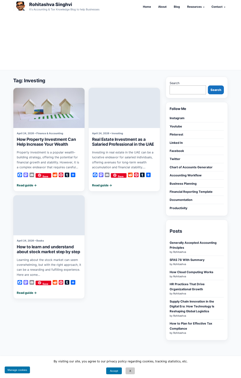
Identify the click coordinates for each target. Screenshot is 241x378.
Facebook (177, 151)
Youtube (176, 126)
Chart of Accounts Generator (191, 167)
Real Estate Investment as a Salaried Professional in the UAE (123, 142)
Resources (194, 6)
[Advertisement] (120, 41)
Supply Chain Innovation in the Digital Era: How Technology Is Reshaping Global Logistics (192, 306)
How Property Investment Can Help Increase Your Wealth (46, 142)
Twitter (175, 159)
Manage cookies (17, 369)
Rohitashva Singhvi (50, 4)
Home (147, 6)
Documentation (181, 200)
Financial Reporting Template (191, 192)
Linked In (176, 143)
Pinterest (176, 134)
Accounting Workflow (186, 175)
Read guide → (27, 185)
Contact (217, 6)
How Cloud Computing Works (191, 272)
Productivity (178, 208)
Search (174, 83)
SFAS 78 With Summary (187, 260)
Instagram (177, 118)
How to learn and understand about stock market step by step (48, 249)
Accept (114, 370)
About (162, 6)
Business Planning (183, 183)
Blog (177, 6)
